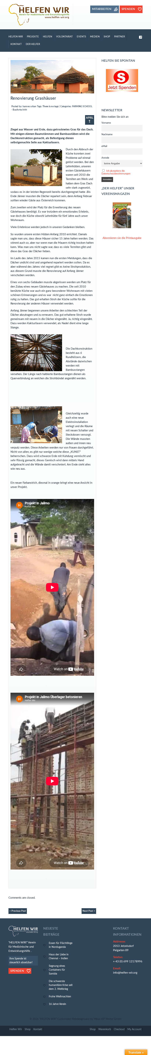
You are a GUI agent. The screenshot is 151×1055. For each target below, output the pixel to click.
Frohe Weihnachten (60, 996)
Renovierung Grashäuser (33, 98)
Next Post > (88, 911)
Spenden (17, 971)
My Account (134, 1029)
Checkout (119, 1029)
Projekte (33, 37)
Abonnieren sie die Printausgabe (122, 238)
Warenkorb (104, 1029)
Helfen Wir (15, 37)
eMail (104, 146)
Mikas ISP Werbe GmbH (107, 1019)
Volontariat (64, 37)
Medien (95, 37)
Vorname (106, 123)
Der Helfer (33, 44)
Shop (107, 37)
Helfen (47, 37)
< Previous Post (17, 911)
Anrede (105, 158)
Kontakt (16, 44)
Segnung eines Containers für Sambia (57, 970)
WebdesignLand (80, 1019)
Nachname (107, 134)
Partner (119, 37)
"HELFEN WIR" (48, 1019)
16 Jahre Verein (57, 1004)
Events (81, 37)
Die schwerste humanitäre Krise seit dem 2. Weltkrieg (61, 985)
